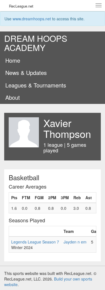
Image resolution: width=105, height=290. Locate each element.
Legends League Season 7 (35, 242)
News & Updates (26, 73)
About (12, 97)
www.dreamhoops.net (32, 18)
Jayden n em (75, 242)
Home (12, 60)
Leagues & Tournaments (35, 85)
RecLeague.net (21, 6)
